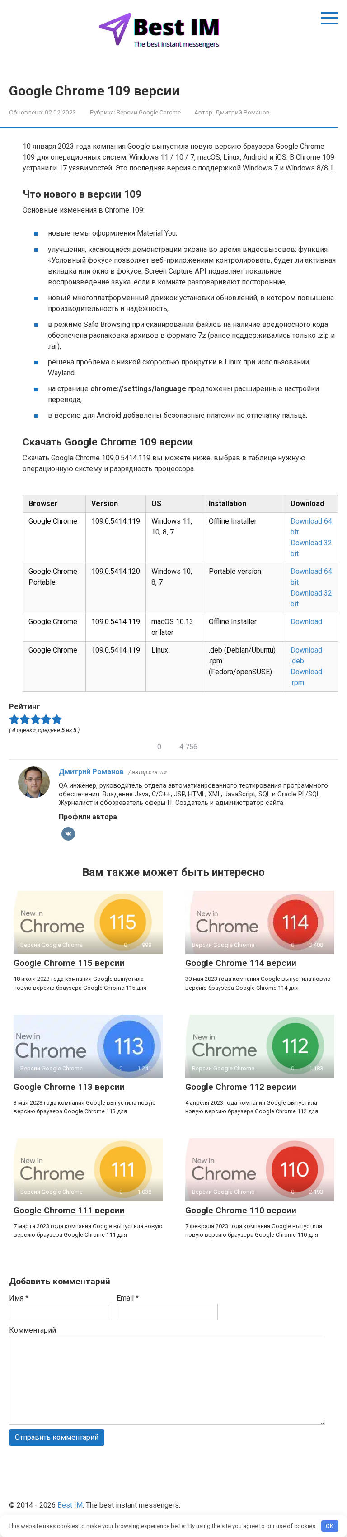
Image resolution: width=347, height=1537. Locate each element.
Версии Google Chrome (149, 112)
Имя (18, 1298)
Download (306, 621)
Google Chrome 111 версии (69, 1210)
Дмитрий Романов (91, 771)
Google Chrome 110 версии (240, 1210)
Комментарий (32, 1330)
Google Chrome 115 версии (69, 963)
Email (128, 1298)
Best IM (70, 1505)
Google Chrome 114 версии (240, 963)
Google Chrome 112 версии (240, 1087)
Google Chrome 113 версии (69, 1087)
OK (329, 1526)
